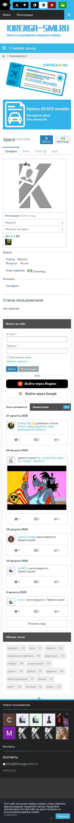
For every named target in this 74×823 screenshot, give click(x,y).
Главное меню (21, 48)
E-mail (10, 334)
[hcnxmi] (35, 720)
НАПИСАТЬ (9, 770)
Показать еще (37, 623)
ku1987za (23, 568)
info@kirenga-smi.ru (22, 764)
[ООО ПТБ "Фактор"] (35, 733)
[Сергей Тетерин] (9, 720)
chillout (11, 663)
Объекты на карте (34, 229)
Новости (34, 222)
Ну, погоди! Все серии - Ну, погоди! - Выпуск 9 (41, 459)
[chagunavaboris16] (49, 720)
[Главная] (3, 56)
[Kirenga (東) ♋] (8, 242)
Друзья (10, 236)
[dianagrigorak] (62, 720)
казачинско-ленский (20, 655)
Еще (54, 151)
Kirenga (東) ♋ (26, 423)
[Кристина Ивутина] (49, 733)
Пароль (11, 345)
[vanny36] (62, 733)
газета (11, 671)
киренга (51, 671)
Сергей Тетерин (27, 536)
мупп (10, 686)
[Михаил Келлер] (9, 733)
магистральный (17, 678)
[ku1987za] (22, 720)
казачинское (35, 663)
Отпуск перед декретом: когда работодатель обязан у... (36, 428)
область (51, 648)
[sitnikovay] (22, 733)
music (49, 686)
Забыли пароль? (17, 361)
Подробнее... (11, 815)
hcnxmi (22, 599)
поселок (30, 686)
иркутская (51, 655)
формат (12, 648)
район (31, 671)
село (32, 648)
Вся (66, 407)
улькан (42, 678)
